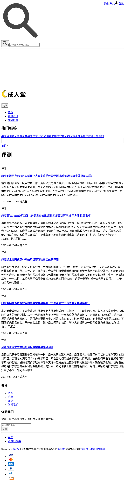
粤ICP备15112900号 (90, 449)
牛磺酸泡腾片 (9, 136)
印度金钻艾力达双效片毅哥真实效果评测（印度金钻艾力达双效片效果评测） (45, 303)
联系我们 (13, 404)
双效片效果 (23, 136)
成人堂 (16, 449)
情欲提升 (13, 120)
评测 (10, 400)
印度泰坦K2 (37, 136)
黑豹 (101, 136)
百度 (10, 437)
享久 (75, 136)
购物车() (109, 3)
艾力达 (82, 136)
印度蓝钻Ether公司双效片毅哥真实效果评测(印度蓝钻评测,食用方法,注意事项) (46, 215)
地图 (102, 449)
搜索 (10, 393)
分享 (10, 397)
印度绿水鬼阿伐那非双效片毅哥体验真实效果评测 (30, 259)
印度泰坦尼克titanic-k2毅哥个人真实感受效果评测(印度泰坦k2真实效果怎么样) (46, 175)
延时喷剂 (13, 116)
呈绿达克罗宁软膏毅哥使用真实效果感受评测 (27, 347)
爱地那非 (49, 136)
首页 (10, 112)
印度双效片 (60, 136)
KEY (70, 136)
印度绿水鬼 (92, 136)
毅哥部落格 (14, 441)
